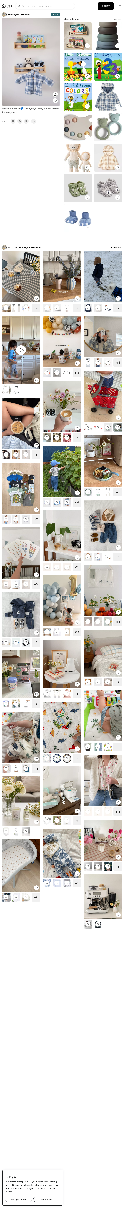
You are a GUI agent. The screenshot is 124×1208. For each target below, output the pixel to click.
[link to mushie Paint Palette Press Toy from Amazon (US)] (78, 127)
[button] (120, 6)
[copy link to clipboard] (33, 121)
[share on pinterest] (19, 121)
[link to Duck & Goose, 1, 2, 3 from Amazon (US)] (108, 67)
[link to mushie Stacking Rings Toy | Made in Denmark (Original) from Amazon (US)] (108, 36)
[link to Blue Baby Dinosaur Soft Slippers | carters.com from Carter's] (78, 218)
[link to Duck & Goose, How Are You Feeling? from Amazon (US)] (78, 67)
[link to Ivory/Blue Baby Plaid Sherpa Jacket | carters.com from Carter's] (108, 97)
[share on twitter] (26, 121)
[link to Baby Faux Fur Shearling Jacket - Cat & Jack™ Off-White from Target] (108, 158)
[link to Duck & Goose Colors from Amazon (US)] (78, 97)
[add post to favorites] (55, 100)
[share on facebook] (13, 121)
